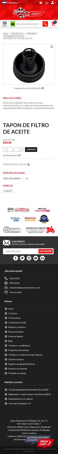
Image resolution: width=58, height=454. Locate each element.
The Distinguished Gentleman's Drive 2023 (28, 389)
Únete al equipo (15, 336)
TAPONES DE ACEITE (13, 36)
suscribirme (45, 251)
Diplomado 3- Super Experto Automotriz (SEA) (29, 394)
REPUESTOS (17, 33)
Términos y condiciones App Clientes (25, 354)
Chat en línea (15, 292)
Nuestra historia (15, 331)
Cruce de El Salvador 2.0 (19, 403)
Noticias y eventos (17, 327)
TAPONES (31, 33)
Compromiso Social (17, 322)
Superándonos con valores (20, 399)
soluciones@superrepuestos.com (24, 287)
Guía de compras (16, 359)
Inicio (5, 33)
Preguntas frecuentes (18, 350)
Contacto (12, 313)
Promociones (14, 318)
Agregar (31, 150)
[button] (19, 2)
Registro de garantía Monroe (21, 364)
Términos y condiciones (19, 345)
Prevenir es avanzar (17, 373)
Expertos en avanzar (17, 368)
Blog (10, 341)
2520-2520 (14, 278)
